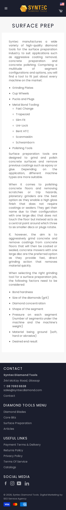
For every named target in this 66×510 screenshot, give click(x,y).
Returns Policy (13, 450)
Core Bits (10, 417)
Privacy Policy (13, 456)
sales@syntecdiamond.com (23, 390)
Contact (9, 396)
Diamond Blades (15, 412)
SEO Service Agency (15, 498)
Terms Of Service (15, 462)
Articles (9, 429)
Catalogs (10, 467)
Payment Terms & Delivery (22, 445)
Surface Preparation (18, 423)
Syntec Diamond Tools (26, 494)
